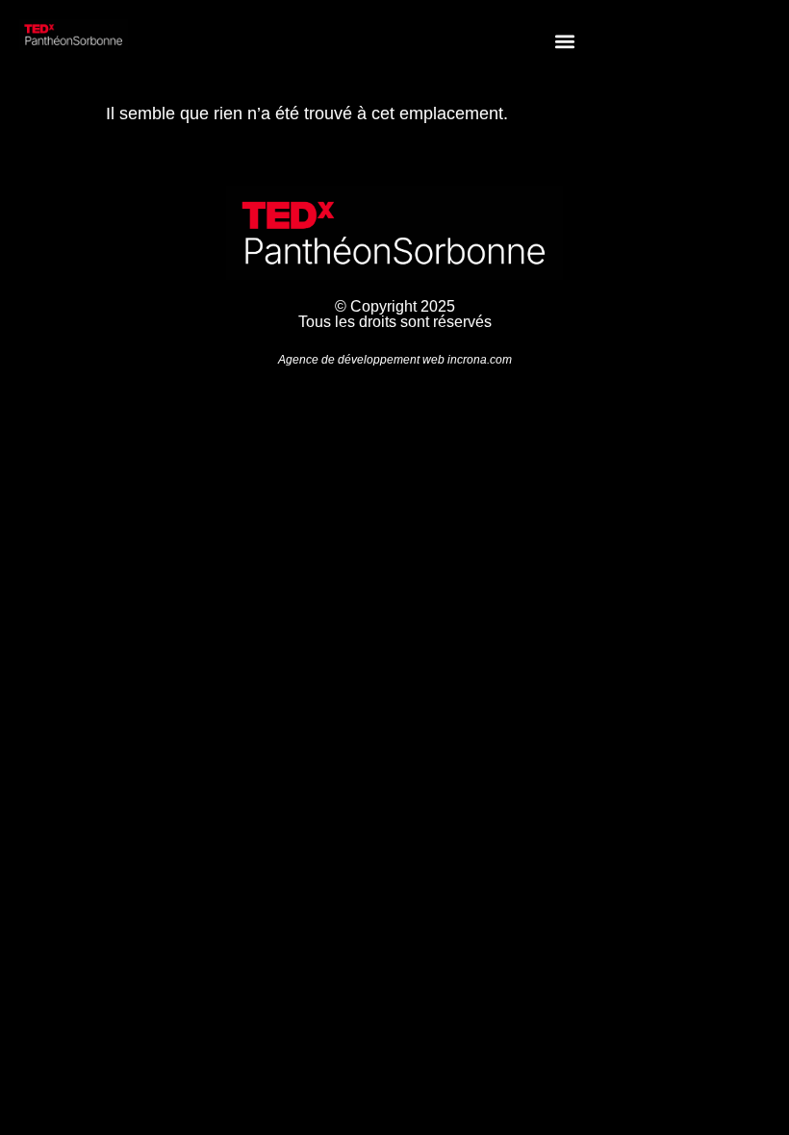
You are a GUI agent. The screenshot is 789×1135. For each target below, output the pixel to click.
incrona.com (479, 359)
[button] (564, 41)
